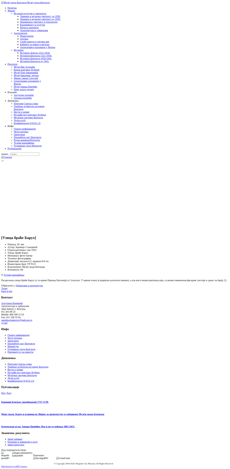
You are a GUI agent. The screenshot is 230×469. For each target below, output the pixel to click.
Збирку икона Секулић (26, 78)
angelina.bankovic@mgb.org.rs (16, 320)
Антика (24, 39)
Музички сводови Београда (28, 117)
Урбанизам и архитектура (29, 285)
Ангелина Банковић (12, 303)
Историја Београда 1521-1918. (36, 55)
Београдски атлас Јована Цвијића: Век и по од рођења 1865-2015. (38, 426)
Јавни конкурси (16, 444)
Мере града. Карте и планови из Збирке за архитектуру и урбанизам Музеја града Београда (52, 414)
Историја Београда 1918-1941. (36, 58)
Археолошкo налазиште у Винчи (37, 47)
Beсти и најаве (21, 112)
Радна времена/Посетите (27, 140)
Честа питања (21, 131)
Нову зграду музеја (24, 89)
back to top (6, 291)
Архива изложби (23, 98)
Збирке (11, 10)
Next (8, 393)
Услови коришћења (24, 143)
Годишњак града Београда (28, 145)
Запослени (19, 134)
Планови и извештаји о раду (23, 442)
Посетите (13, 64)
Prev (3, 393)
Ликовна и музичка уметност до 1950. (40, 16)
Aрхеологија (20, 33)
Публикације (14, 148)
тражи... (5, 154)
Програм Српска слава (26, 103)
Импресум (13, 346)
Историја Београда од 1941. (34, 61)
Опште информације (25, 129)
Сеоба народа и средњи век (34, 41)
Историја (18, 50)
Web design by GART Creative (14, 466)
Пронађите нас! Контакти (27, 137)
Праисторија (26, 36)
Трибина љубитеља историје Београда (28, 367)
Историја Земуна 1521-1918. (35, 53)
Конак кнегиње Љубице (26, 69)
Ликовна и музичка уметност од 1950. (40, 19)
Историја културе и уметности (30, 13)
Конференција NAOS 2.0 (27, 123)
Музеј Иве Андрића (24, 67)
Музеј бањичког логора (26, 75)
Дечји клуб (20, 120)
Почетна (12, 8)
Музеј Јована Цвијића (25, 86)
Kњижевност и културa (32, 24)
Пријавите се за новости (20, 352)
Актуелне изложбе (24, 95)
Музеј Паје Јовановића (26, 72)
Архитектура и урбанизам (34, 30)
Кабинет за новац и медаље (34, 44)
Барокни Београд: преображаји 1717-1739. (25, 402)
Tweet (4, 288)
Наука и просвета (29, 27)
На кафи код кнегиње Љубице (30, 114)
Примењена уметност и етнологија (38, 22)
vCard (4, 323)
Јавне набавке (15, 439)
